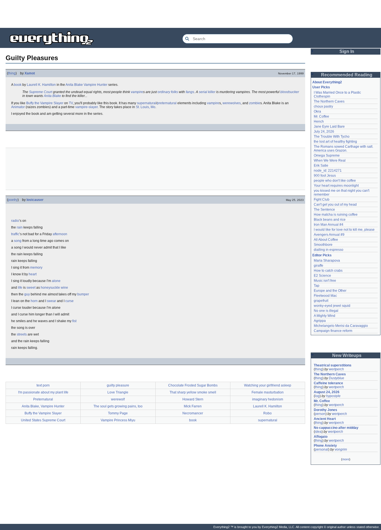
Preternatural (43, 399)
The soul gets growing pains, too (118, 406)
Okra (317, 111)
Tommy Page (118, 413)
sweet (30, 288)
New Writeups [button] (346, 355)
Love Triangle (117, 392)
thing (12, 73)
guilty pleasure (118, 385)
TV (71, 103)
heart (33, 274)
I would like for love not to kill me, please (344, 230)
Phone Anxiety (325, 446)
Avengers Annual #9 (329, 235)
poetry (13, 200)
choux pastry (323, 106)
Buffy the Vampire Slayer (44, 103)
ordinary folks (168, 92)
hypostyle (333, 396)
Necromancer (192, 413)
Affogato (320, 437)
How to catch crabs (328, 271)
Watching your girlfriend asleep (267, 385)
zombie (254, 103)
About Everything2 (327, 82)
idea (318, 432)
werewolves (232, 103)
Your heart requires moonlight (336, 186)
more (345, 459)
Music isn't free (325, 281)
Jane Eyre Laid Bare (329, 126)
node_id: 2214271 (328, 170)
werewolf (118, 399)
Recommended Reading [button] (346, 74)
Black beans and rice (330, 220)
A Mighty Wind (324, 316)
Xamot (30, 73)
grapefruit (321, 301)
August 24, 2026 (326, 392)
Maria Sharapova (327, 260)
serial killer (207, 92)
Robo (267, 413)
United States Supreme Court (43, 420)
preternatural (167, 103)
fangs (190, 92)
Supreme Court (40, 92)
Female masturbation (268, 392)
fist (74, 321)
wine (64, 288)
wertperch (336, 369)
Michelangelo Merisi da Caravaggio (341, 326)
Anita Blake (52, 96)
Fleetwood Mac (325, 296)
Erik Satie (321, 165)
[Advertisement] (190, 13)
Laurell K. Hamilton (41, 85)
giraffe (318, 266)
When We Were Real (330, 160)
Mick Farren (193, 406)
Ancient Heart (325, 419)
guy (27, 294)
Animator (18, 107)
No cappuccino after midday (336, 428)
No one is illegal (326, 311)
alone (56, 281)
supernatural (146, 103)
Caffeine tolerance (328, 383)
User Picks (321, 87)
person (320, 414)
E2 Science (322, 276)
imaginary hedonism (267, 399)
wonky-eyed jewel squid (332, 306)
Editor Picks (322, 255)
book (17, 85)
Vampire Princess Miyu (118, 420)
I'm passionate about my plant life (43, 392)
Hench (319, 121)
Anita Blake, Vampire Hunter (43, 406)
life (20, 288)
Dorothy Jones (325, 410)
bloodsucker (289, 92)
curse (69, 301)
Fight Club (321, 199)
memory (36, 267)
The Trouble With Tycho (331, 136)
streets (22, 334)
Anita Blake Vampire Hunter (86, 85)
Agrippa (320, 321)
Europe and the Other (330, 291)
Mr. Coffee (321, 116)
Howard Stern (192, 399)
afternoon (60, 234)
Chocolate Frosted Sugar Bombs (193, 385)
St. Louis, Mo (145, 107)
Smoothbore (323, 245)
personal (321, 449)
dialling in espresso (328, 250)
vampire (137, 92)
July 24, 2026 (324, 131)
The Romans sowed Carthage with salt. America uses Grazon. (344, 148)
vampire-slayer (86, 107)
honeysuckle (50, 288)
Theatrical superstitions (332, 365)
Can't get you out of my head (335, 204)
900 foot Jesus (325, 176)
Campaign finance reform (333, 331)
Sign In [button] (346, 51)
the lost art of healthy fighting (335, 142)
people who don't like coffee (335, 181)
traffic (15, 234)
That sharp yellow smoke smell (193, 392)
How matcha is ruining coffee (336, 215)
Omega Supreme (327, 155)
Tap (316, 286)
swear (51, 301)
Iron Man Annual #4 (328, 225)
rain (20, 227)
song (17, 241)
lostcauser (35, 200)
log (317, 396)
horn (34, 301)
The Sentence (324, 209)
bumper (83, 294)
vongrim (341, 449)
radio (15, 221)
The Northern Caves (329, 101)
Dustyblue (336, 378)
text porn (43, 385)
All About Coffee (326, 240)
